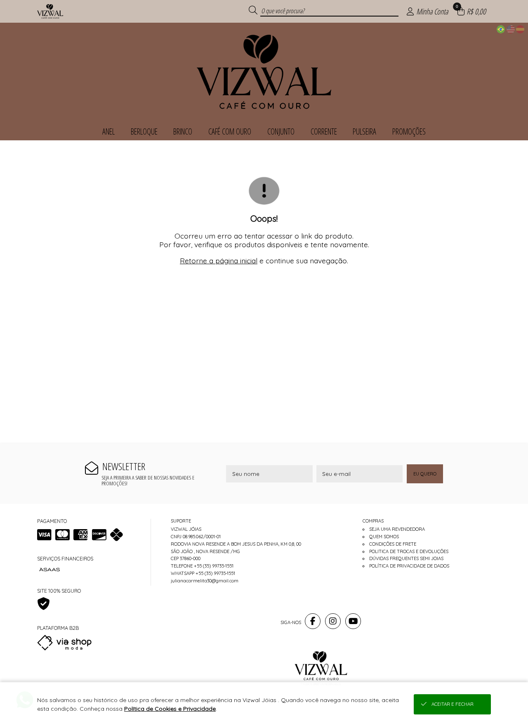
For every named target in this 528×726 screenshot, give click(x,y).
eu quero (424, 474)
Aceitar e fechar (452, 704)
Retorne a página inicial (218, 260)
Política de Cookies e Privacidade (170, 708)
